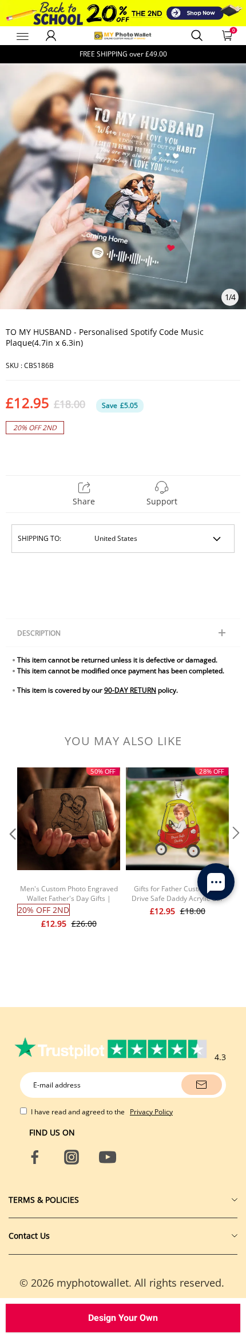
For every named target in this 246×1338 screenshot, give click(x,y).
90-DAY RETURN (130, 690)
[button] (11, 855)
